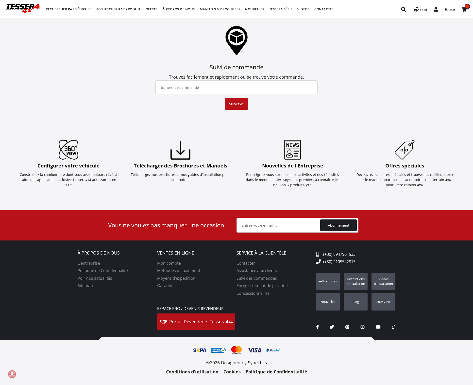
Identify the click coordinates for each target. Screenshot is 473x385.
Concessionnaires (253, 293)
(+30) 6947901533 (339, 254)
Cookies (232, 372)
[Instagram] (362, 327)
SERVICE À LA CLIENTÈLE (261, 253)
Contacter (245, 263)
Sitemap (85, 285)
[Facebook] (317, 327)
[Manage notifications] (12, 374)
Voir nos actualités (95, 278)
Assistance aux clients (256, 270)
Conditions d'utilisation (192, 372)
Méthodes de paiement (178, 270)
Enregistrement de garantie (262, 285)
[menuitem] (68, 9)
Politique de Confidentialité (103, 270)
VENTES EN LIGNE (175, 253)
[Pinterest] (347, 327)
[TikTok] (393, 327)
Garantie (165, 285)
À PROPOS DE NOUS (99, 253)
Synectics (257, 363)
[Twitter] (332, 327)
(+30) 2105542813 (339, 261)
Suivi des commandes (256, 278)
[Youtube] (378, 327)
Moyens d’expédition (176, 278)
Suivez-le (236, 104)
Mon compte (169, 263)
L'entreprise (89, 263)
